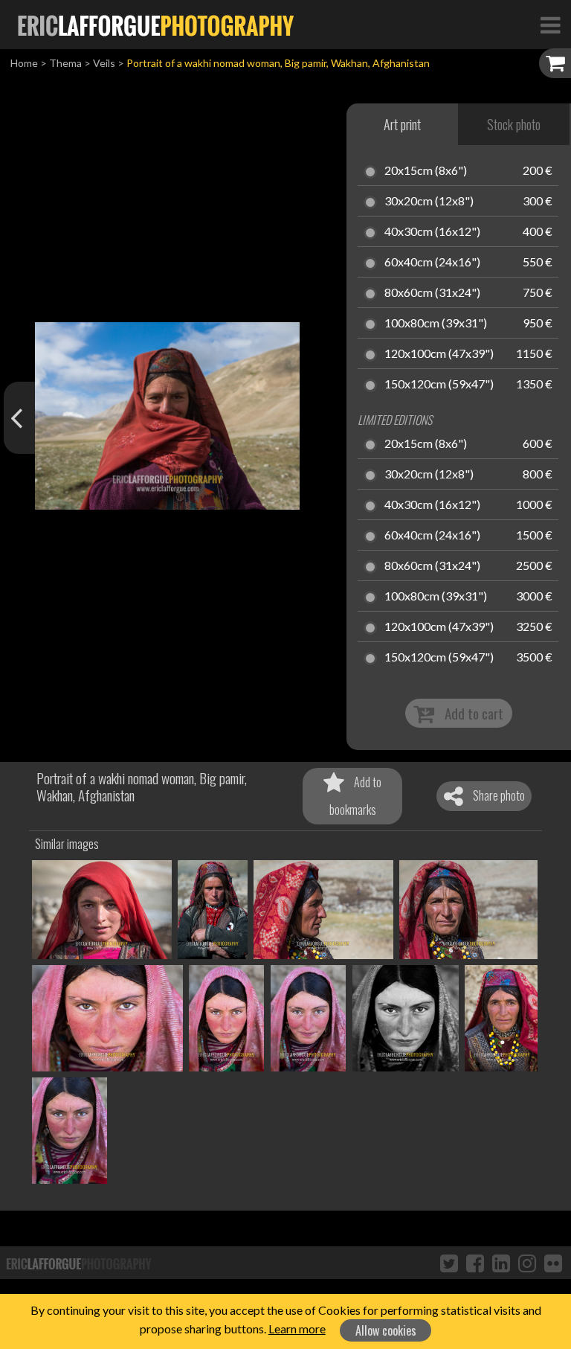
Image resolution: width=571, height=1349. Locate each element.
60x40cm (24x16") (432, 263)
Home (24, 63)
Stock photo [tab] (514, 124)
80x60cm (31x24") (432, 293)
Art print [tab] (402, 124)
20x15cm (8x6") (425, 171)
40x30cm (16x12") (432, 232)
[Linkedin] (501, 1262)
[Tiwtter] (449, 1262)
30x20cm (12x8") (429, 202)
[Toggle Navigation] (550, 24)
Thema (65, 63)
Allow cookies (385, 1330)
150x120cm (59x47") (439, 385)
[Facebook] (475, 1262)
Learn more (297, 1328)
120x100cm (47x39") (439, 354)
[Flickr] (553, 1262)
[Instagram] (527, 1262)
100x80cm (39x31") (435, 324)
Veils (104, 63)
